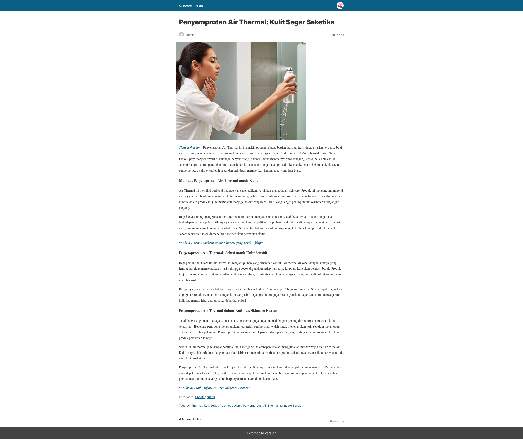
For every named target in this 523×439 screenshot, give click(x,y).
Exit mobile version (261, 433)
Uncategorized (205, 397)
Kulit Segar (211, 405)
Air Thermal (194, 405)
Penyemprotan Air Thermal (260, 405)
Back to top (337, 421)
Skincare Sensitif (291, 405)
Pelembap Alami (230, 405)
